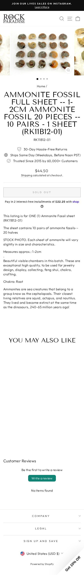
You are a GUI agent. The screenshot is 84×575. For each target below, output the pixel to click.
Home (41, 86)
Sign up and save (41, 541)
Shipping (26, 175)
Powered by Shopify (42, 563)
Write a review (42, 478)
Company (41, 515)
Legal (41, 528)
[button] (70, 561)
